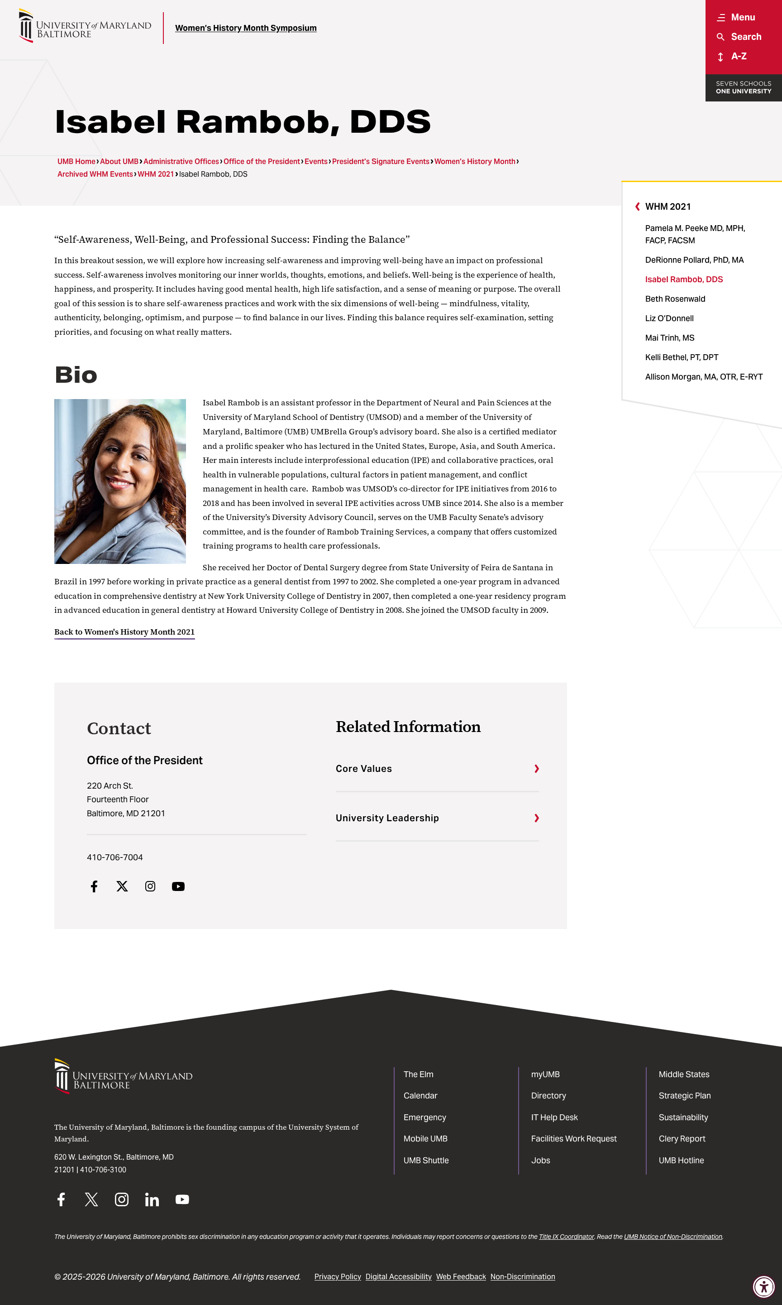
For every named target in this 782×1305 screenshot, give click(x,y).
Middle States (684, 1074)
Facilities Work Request (574, 1138)
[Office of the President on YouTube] (178, 886)
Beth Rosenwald (675, 299)
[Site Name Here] (85, 25)
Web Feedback (461, 1276)
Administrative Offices (181, 161)
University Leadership (387, 818)
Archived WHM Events (95, 174)
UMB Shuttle (426, 1160)
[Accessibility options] (764, 1287)
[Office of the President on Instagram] (150, 886)
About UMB (119, 161)
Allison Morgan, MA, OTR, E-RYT (704, 376)
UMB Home (76, 161)
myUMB (545, 1074)
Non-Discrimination (523, 1276)
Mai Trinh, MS (670, 337)
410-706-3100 (103, 1170)
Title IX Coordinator (566, 1237)
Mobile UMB (426, 1138)
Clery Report (682, 1138)
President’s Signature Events (380, 161)
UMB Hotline (681, 1160)
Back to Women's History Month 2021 (124, 631)
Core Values (364, 769)
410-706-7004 (115, 857)
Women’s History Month (474, 161)
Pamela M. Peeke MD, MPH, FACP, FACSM (695, 234)
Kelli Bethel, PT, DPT (682, 357)
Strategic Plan (685, 1095)
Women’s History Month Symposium (246, 28)
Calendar (421, 1095)
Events (316, 161)
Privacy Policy (338, 1276)
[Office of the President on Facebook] (94, 886)
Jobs (540, 1160)
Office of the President (262, 161)
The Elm (419, 1074)
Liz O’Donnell (669, 318)
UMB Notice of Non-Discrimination (673, 1237)
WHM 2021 (156, 174)
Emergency (425, 1117)
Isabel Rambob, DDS (684, 279)
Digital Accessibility (399, 1276)
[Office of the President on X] (122, 886)
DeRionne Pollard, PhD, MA (694, 260)
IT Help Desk (554, 1117)
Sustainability (683, 1117)
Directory (548, 1095)
